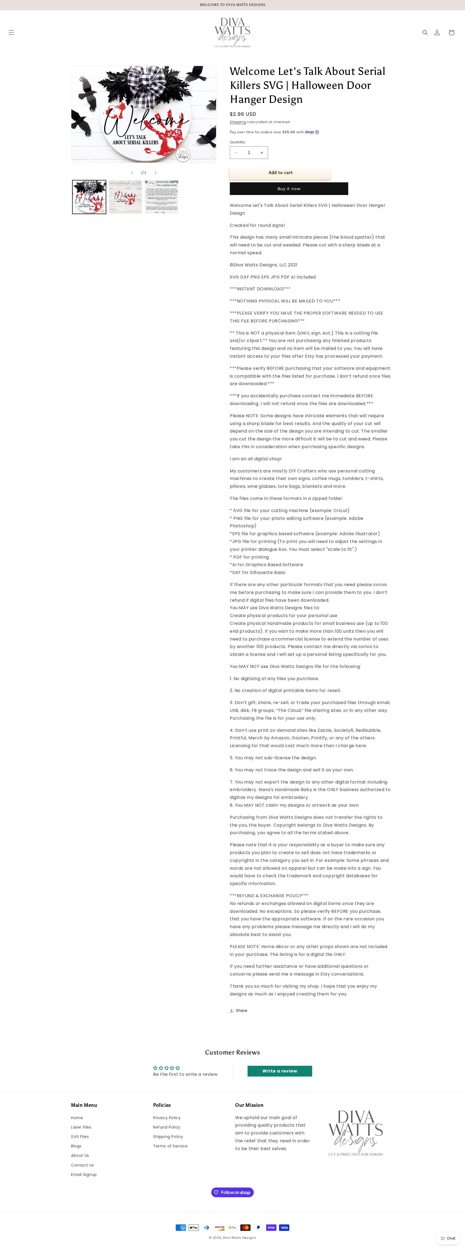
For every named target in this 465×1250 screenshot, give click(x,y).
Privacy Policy (167, 1117)
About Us (80, 1155)
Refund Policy (167, 1127)
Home (77, 1117)
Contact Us (82, 1165)
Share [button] (242, 1010)
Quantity (237, 142)
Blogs (76, 1146)
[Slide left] (132, 173)
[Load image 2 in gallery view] (125, 197)
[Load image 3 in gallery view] (161, 197)
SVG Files (80, 1136)
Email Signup (84, 1174)
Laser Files (81, 1127)
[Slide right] (155, 173)
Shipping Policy (168, 1136)
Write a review (279, 1071)
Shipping (238, 122)
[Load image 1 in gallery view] (89, 197)
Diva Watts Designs (239, 1237)
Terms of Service (170, 1146)
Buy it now (289, 188)
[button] (11, 33)
